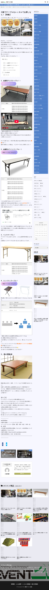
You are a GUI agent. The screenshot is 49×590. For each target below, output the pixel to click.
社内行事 (37, 50)
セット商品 (38, 149)
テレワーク (38, 153)
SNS (42, 185)
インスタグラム (38, 188)
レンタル (37, 38)
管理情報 (13, 584)
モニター (37, 82)
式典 (36, 101)
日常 (36, 76)
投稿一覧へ (22, 473)
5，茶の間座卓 (6, 72)
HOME (3, 7)
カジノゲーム (38, 133)
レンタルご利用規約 (26, 584)
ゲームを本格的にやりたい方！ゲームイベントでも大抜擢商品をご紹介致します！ (8, 534)
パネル (37, 57)
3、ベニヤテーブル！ (9, 67)
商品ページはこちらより (9, 152)
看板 (36, 159)
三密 (28, 17)
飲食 (42, 183)
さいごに (6, 74)
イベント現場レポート (40, 95)
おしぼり (37, 185)
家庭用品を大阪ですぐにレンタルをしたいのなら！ (8, 558)
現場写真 (37, 44)
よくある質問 (18, 584)
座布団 (13, 387)
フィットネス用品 (39, 108)
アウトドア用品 (38, 217)
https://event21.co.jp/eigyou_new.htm (17, 432)
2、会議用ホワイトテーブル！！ (11, 65)
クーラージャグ (38, 191)
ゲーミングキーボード (39, 209)
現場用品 (37, 146)
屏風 (36, 47)
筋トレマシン (38, 212)
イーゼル (37, 92)
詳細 (36, 15)
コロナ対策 (25, 17)
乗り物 (37, 114)
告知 (36, 60)
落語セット (38, 79)
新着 (36, 22)
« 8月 (36, 239)
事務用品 (37, 137)
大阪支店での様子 (39, 53)
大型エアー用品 (39, 117)
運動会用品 (38, 124)
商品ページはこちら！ (9, 83)
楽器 (36, 127)
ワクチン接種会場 (39, 180)
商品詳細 (37, 165)
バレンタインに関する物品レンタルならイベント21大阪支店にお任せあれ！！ (24, 534)
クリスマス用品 (39, 105)
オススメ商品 (8, 7)
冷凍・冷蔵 (38, 162)
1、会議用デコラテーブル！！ (11, 63)
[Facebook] (2, 444)
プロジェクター (39, 73)
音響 (36, 69)
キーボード (37, 207)
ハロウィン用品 (39, 98)
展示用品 (37, 85)
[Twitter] (6, 444)
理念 (45, 196)
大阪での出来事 (39, 66)
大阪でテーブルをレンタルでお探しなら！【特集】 (21, 7)
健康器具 (37, 156)
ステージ (37, 63)
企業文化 (37, 89)
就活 (43, 212)
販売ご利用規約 (35, 584)
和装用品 (37, 130)
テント (37, 28)
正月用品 (37, 111)
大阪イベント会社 (28, 586)
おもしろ (37, 201)
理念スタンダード (39, 199)
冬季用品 (37, 172)
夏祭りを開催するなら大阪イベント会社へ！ (24, 558)
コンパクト (21, 17)
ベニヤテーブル (17, 144)
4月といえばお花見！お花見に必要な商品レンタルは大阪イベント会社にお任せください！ (41, 320)
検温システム (38, 193)
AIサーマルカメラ (39, 196)
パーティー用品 (39, 143)
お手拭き (37, 183)
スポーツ (37, 121)
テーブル (16, 17)
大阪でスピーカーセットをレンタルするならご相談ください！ (40, 274)
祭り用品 (37, 34)
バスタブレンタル (39, 204)
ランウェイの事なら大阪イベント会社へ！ (40, 533)
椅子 (36, 18)
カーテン (37, 41)
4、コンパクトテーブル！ (10, 70)
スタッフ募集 (38, 31)
